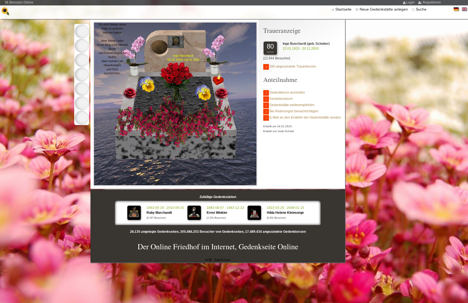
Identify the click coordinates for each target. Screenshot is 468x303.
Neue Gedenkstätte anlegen (384, 9)
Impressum (222, 260)
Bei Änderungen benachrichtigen (293, 111)
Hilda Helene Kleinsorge (285, 213)
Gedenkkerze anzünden (287, 92)
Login (410, 2)
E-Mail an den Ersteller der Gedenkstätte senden (305, 117)
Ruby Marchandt (159, 213)
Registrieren (432, 2)
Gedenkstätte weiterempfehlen (291, 105)
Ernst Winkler (217, 213)
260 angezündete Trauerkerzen (292, 66)
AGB (208, 260)
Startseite (344, 9)
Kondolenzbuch (281, 99)
